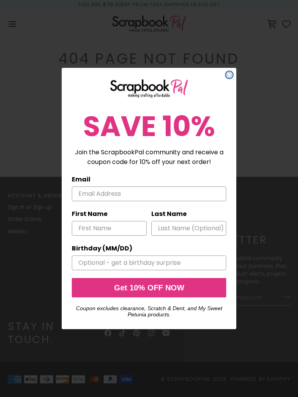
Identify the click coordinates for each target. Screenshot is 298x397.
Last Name (169, 213)
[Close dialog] (229, 75)
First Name (89, 213)
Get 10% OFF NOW (149, 287)
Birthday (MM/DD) (102, 248)
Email (81, 179)
